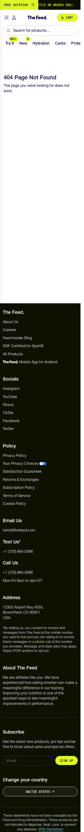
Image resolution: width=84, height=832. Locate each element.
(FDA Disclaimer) (50, 829)
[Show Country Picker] (33, 5)
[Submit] (8, 30)
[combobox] (40, 30)
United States (38, 792)
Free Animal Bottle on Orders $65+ (40, 5)
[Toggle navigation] (6, 17)
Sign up (66, 760)
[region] (40, 5)
